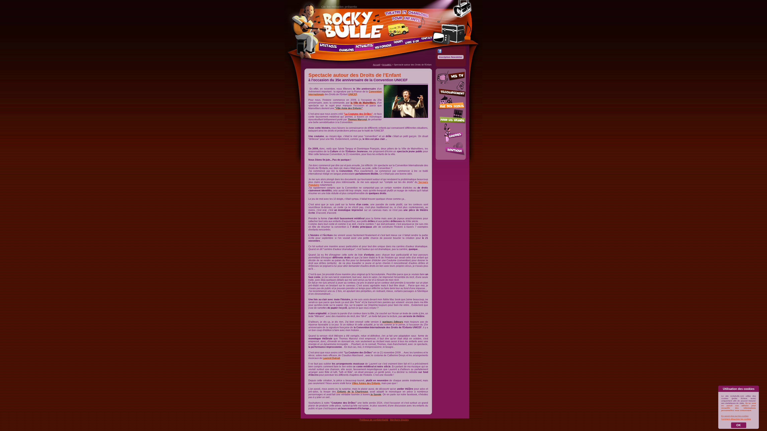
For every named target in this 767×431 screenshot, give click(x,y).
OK (738, 425)
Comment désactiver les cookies (736, 419)
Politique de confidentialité (374, 419)
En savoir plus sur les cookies (734, 416)
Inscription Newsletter (450, 57)
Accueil (376, 64)
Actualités (386, 64)
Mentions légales (399, 419)
